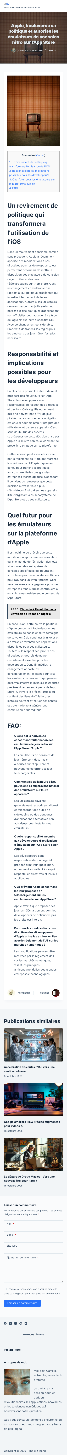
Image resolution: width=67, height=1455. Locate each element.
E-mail (11, 1234)
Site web (12, 1245)
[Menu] (61, 6)
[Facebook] (5, 1323)
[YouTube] (26, 1323)
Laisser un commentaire (22, 1303)
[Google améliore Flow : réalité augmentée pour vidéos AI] (33, 1099)
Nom (10, 1223)
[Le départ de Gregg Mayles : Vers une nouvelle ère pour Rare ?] (33, 1154)
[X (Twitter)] (10, 1323)
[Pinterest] (20, 1323)
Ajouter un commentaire (22, 1257)
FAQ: (13, 188)
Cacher (40, 155)
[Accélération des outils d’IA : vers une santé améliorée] (33, 1045)
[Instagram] (15, 1323)
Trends (51, 50)
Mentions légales (33, 1334)
